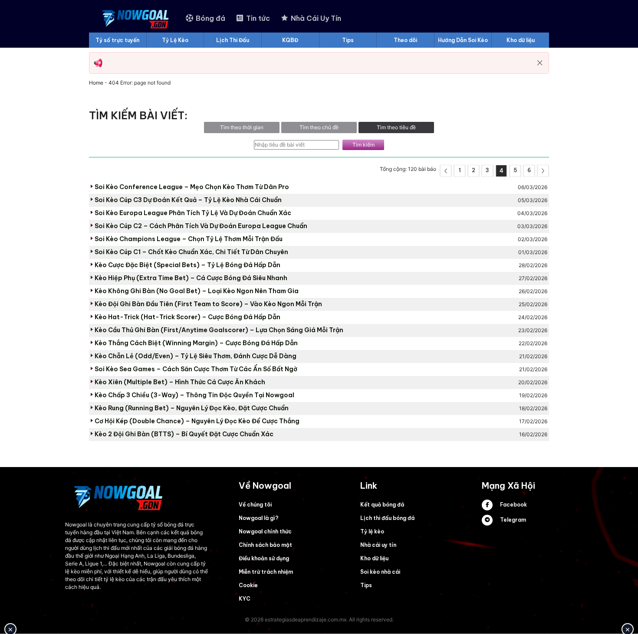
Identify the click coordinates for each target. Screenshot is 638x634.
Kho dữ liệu (520, 40)
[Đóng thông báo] (540, 62)
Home (96, 82)
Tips (348, 40)
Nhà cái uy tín (378, 545)
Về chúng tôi (255, 504)
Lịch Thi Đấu (232, 40)
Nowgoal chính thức (265, 531)
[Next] (543, 171)
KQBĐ (290, 40)
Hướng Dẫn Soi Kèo (463, 40)
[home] (136, 18)
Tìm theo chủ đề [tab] (319, 127)
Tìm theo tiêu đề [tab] (396, 127)
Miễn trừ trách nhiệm (266, 572)
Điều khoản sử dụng (264, 558)
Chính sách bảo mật (265, 545)
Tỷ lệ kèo (372, 531)
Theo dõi (405, 40)
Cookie (248, 585)
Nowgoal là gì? (259, 518)
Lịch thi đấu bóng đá (387, 518)
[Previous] (445, 171)
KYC (244, 598)
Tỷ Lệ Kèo (175, 40)
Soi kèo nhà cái (380, 572)
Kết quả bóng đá (382, 504)
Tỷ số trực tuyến (117, 40)
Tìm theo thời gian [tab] (241, 127)
